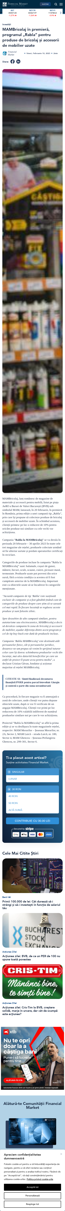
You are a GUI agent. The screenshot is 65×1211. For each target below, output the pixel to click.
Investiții (6, 24)
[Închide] (61, 1154)
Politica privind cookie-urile (40, 1179)
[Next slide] (60, 13)
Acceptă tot (32, 1187)
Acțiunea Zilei (9, 951)
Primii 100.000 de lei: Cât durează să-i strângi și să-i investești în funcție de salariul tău (31, 905)
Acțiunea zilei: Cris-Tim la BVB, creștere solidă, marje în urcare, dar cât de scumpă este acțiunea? (30, 1011)
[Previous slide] (4, 13)
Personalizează (32, 1195)
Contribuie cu (32, 820)
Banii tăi (6, 897)
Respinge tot (32, 1204)
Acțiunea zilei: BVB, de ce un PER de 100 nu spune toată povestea (31, 958)
